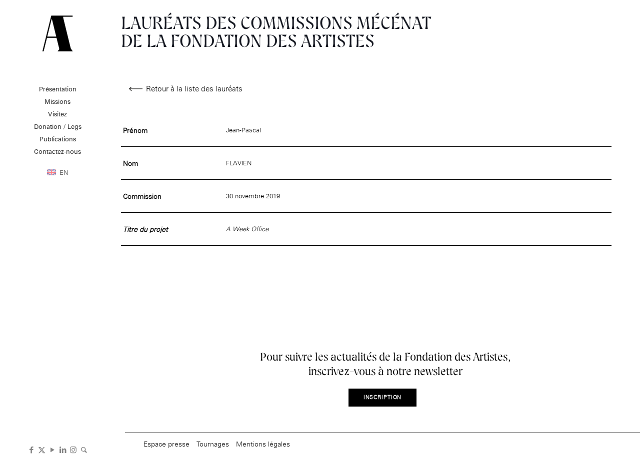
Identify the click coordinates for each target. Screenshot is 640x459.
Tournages (212, 444)
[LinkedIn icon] (62, 449)
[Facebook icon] (31, 449)
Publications (58, 139)
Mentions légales (263, 444)
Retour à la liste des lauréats (194, 88)
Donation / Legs (58, 126)
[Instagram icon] (73, 449)
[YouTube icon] (52, 449)
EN (64, 172)
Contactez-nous (57, 151)
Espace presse (167, 444)
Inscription (383, 397)
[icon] (84, 449)
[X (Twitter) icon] (42, 449)
